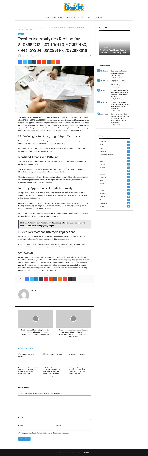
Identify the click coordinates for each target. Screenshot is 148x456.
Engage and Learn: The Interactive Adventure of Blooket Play (119, 83)
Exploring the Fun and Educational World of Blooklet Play (119, 73)
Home (48, 17)
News (83, 17)
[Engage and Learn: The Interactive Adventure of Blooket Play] (104, 83)
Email (20, 425)
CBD (101, 161)
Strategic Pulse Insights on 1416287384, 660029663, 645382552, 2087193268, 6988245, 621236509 (78, 370)
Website (58, 425)
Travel (102, 183)
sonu (23, 56)
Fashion (102, 167)
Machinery (103, 203)
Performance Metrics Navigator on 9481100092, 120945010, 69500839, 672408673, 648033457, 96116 (29, 370)
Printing (102, 206)
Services (103, 193)
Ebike (101, 180)
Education (103, 177)
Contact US (98, 17)
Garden (102, 174)
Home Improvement (73, 17)
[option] (114, 44)
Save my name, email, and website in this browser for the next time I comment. (44, 433)
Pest (101, 200)
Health (102, 158)
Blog (54, 17)
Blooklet (27, 28)
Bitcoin (102, 196)
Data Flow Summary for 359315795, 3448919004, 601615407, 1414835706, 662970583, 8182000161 (51, 370)
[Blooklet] (74, 7)
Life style (103, 164)
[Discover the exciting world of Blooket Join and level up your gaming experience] (104, 105)
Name (20, 418)
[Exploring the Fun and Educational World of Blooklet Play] (104, 74)
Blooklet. (87, 452)
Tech (89, 17)
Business (61, 17)
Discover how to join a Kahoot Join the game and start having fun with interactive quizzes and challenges (120, 118)
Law (101, 187)
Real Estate (103, 171)
